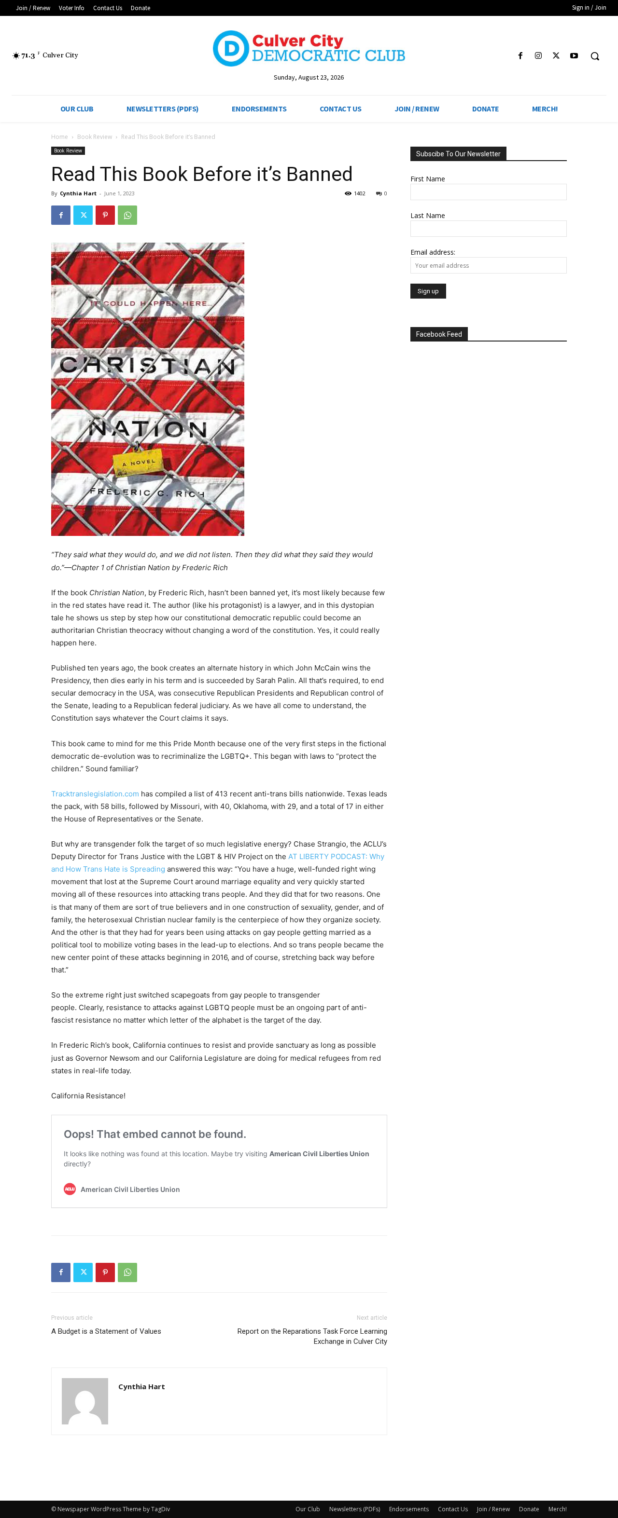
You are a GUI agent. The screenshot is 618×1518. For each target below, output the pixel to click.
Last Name (427, 215)
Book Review (94, 137)
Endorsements (409, 1509)
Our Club (307, 1509)
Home (59, 137)
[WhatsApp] (127, 215)
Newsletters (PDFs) (354, 1509)
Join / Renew (493, 1509)
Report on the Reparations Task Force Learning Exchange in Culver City (312, 1336)
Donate (529, 1509)
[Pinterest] (105, 215)
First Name (427, 178)
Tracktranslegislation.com (95, 793)
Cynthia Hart (78, 193)
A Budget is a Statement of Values (106, 1331)
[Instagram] (538, 56)
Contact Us (453, 1509)
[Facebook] (520, 56)
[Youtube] (574, 56)
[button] (594, 56)
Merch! (557, 1509)
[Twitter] (556, 56)
